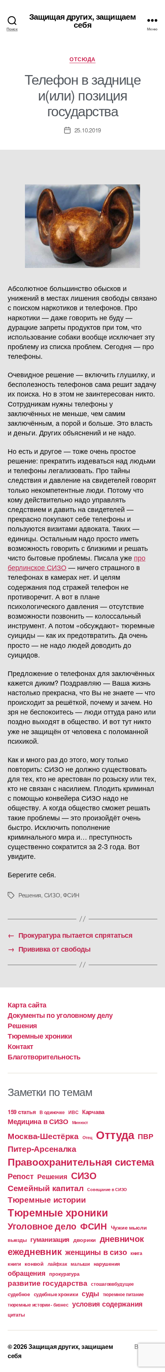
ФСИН (71, 895)
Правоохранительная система (81, 1161)
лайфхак (57, 1263)
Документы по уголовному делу (60, 1015)
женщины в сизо (96, 1251)
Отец (87, 1137)
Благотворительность (44, 1057)
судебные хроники (56, 1294)
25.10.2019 (87, 130)
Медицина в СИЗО (38, 1121)
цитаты (16, 1314)
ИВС (73, 1112)
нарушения (107, 1263)
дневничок (122, 1238)
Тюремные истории (47, 1199)
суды (90, 1293)
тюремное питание (123, 1294)
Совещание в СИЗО (107, 1189)
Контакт (20, 1046)
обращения (27, 1273)
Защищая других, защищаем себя (82, 20)
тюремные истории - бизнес (38, 1305)
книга (136, 1253)
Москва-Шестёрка (43, 1135)
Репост (20, 1176)
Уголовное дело (42, 1226)
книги (14, 1263)
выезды (17, 1239)
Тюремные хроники (40, 1036)
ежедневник (34, 1251)
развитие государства (47, 1283)
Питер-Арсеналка (42, 1148)
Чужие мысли (129, 1227)
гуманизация (49, 1239)
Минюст (80, 1122)
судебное (19, 1294)
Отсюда (82, 59)
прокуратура (64, 1273)
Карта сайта (27, 1005)
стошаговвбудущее (112, 1284)
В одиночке (52, 1112)
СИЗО (52, 895)
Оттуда (115, 1134)
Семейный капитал (46, 1187)
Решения (29, 895)
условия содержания (107, 1303)
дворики (84, 1239)
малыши (80, 1263)
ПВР (145, 1136)
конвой (34, 1263)
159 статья (22, 1112)
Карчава (93, 1112)
